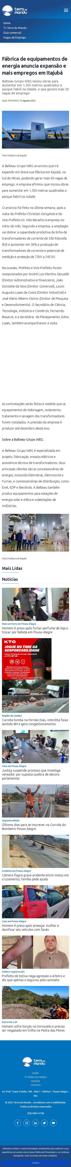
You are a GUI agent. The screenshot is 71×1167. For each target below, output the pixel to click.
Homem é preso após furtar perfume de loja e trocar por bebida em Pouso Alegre (35, 630)
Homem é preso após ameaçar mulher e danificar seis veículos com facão (30, 927)
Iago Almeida (10, 100)
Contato (36, 1085)
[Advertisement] (35, 365)
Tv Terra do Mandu (15, 27)
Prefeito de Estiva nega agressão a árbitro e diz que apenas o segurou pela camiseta (33, 978)
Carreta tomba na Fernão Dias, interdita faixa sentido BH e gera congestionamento (35, 722)
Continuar (35, 1163)
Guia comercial (12, 32)
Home (6, 23)
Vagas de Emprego (14, 37)
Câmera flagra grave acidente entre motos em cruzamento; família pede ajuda (35, 877)
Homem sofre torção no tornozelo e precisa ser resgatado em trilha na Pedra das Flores (33, 1028)
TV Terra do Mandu (35, 1077)
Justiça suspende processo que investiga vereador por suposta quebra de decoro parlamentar (31, 774)
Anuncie (35, 1081)
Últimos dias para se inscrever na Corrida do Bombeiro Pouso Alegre (34, 827)
